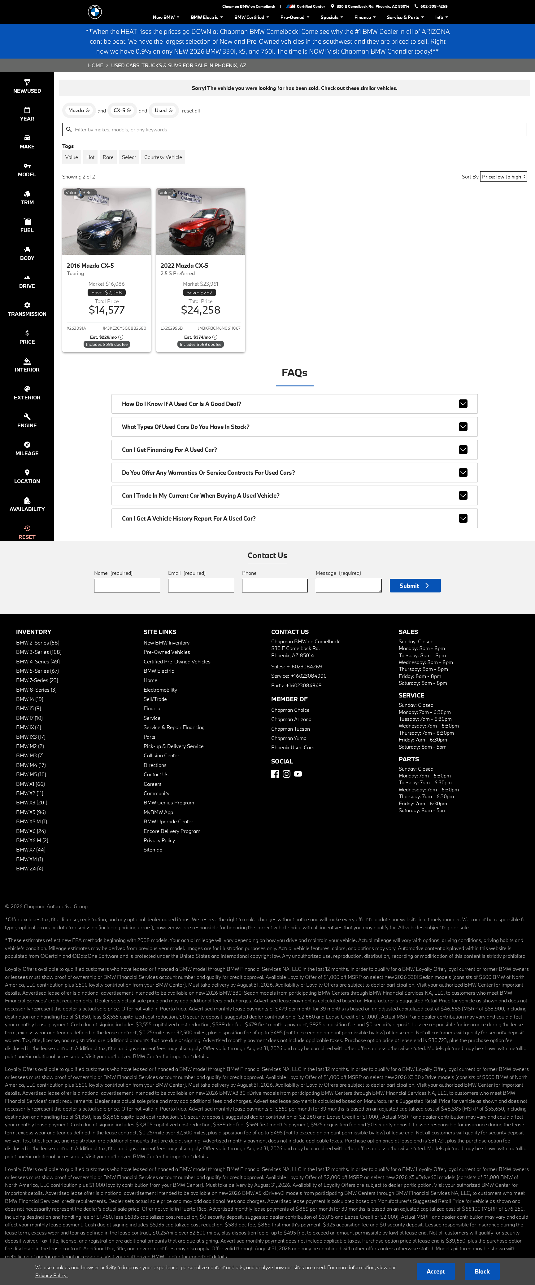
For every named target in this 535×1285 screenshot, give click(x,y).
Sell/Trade (155, 699)
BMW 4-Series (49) (38, 661)
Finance (362, 17)
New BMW (164, 17)
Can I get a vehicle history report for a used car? (189, 518)
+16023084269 (304, 666)
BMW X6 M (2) (32, 840)
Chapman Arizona (291, 719)
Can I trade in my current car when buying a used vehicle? (201, 495)
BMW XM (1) (29, 859)
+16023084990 (309, 675)
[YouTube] (298, 774)
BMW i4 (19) (29, 699)
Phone (249, 573)
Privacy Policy (159, 840)
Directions (155, 765)
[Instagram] (286, 774)
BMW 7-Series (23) (37, 680)
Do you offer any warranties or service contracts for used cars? (208, 472)
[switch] (71, 157)
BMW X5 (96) (31, 812)
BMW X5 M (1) (31, 821)
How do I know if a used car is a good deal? (181, 403)
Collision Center (161, 755)
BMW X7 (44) (31, 849)
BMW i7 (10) (29, 718)
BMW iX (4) (28, 727)
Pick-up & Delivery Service (174, 746)
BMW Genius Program (169, 802)
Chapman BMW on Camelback (248, 6)
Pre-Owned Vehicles (167, 652)
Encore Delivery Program (172, 831)
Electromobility (160, 689)
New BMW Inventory (166, 642)
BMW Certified (249, 17)
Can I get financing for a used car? (169, 449)
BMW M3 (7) (30, 755)
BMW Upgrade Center (168, 821)
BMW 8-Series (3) (36, 689)
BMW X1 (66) (30, 784)
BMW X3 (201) (31, 802)
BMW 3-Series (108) (39, 652)
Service (152, 718)
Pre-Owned (293, 17)
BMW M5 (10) (31, 774)
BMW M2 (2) (30, 746)
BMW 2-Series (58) (37, 642)
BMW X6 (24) (31, 831)
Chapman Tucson (290, 728)
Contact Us (156, 774)
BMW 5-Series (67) (37, 670)
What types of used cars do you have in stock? (186, 426)
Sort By (470, 176)
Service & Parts (403, 17)
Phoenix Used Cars (292, 747)
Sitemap (153, 849)
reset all (191, 110)
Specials (329, 17)
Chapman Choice (290, 709)
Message (338, 573)
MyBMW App (158, 812)
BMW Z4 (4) (29, 868)
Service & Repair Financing (174, 727)
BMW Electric (204, 17)
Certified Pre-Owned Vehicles (177, 661)
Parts (149, 736)
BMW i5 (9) (28, 708)
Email (187, 573)
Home (95, 65)
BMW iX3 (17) (31, 736)
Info (439, 17)
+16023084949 (304, 685)
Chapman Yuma (289, 738)
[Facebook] (275, 774)
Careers (153, 784)
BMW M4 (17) (31, 765)
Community (156, 793)
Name (113, 573)
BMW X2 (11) (29, 793)
